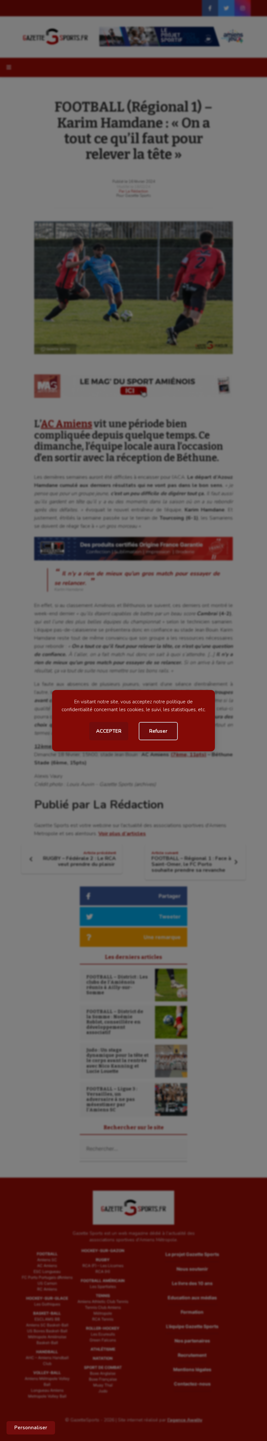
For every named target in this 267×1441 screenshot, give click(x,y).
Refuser (158, 731)
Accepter (108, 731)
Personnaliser (30, 1427)
